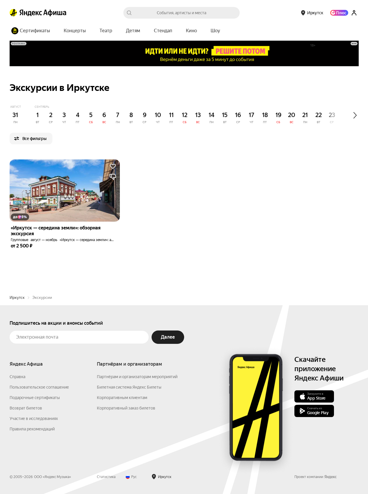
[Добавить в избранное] (112, 166)
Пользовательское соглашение (39, 387)
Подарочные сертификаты (35, 397)
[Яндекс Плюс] (339, 13)
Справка (17, 376)
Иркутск (17, 297)
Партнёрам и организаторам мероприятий (137, 376)
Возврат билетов (26, 408)
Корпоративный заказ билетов (126, 408)
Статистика (106, 477)
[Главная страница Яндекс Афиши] (13, 13)
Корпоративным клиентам (122, 397)
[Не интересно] (112, 176)
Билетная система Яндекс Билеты (129, 387)
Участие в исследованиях (34, 418)
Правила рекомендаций (32, 429)
